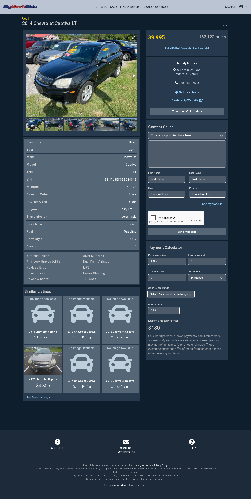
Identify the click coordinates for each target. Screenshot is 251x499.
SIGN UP (230, 6)
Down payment (196, 255)
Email (151, 188)
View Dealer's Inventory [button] (187, 111)
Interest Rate (155, 304)
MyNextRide (118, 485)
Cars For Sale (106, 6)
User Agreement (141, 465)
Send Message (187, 231)
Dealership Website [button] (185, 100)
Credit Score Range (158, 288)
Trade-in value (156, 271)
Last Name (195, 173)
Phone (193, 188)
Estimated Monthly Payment (163, 320)
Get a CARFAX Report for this (187, 48)
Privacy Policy (160, 465)
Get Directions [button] (188, 92)
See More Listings (38, 397)
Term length (194, 271)
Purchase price (157, 255)
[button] (134, 37)
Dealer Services (156, 6)
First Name (154, 173)
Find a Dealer (130, 6)
